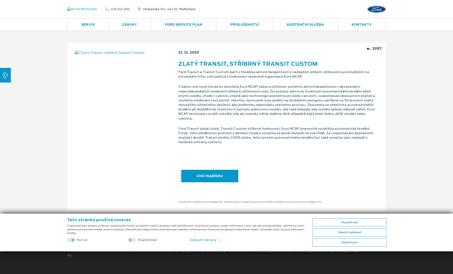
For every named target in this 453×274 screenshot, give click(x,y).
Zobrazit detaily (203, 239)
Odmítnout (349, 242)
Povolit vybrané (349, 232)
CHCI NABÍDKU (210, 176)
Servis (88, 24)
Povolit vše (349, 222)
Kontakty (362, 24)
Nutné (82, 240)
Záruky (129, 24)
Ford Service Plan (183, 24)
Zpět (377, 48)
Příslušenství (244, 24)
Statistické (147, 240)
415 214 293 (120, 9)
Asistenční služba (305, 24)
